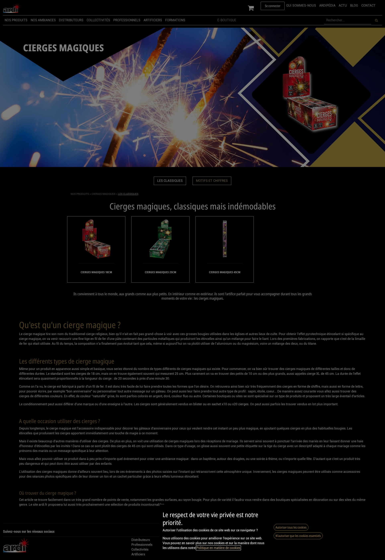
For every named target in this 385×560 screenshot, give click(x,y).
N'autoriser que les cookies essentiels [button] (298, 536)
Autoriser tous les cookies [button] (291, 527)
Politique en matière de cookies (218, 548)
